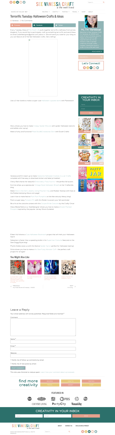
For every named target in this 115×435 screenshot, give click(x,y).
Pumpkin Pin (30, 200)
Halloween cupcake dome (51, 101)
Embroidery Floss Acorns (45, 182)
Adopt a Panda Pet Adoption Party (67, 277)
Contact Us (68, 426)
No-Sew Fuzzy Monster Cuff (45, 249)
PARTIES (87, 147)
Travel (74, 12)
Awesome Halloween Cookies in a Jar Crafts (54, 176)
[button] (91, 51)
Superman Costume (54, 240)
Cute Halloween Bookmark (36, 234)
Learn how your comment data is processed (57, 372)
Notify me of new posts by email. (24, 364)
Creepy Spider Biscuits (42, 126)
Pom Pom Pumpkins (38, 196)
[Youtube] (20, 2)
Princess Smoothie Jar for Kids (34, 277)
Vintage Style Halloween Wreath (47, 185)
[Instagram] (14, 2)
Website (13, 353)
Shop (83, 12)
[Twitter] (24, 2)
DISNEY (87, 163)
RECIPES (87, 131)
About (90, 12)
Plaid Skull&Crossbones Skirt (43, 132)
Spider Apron (45, 246)
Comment (14, 317)
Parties (65, 12)
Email (13, 346)
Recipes (45, 12)
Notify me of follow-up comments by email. (28, 360)
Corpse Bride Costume (50, 203)
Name (13, 339)
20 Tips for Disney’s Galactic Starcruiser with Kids (50, 278)
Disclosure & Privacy (82, 426)
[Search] (103, 2)
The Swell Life (34, 30)
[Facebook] (17, 2)
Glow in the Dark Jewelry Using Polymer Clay (32, 191)
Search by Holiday (18, 12)
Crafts (55, 12)
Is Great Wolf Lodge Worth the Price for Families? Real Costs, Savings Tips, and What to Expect (17, 279)
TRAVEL (100, 147)
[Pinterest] (11, 2)
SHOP (101, 163)
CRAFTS (100, 131)
